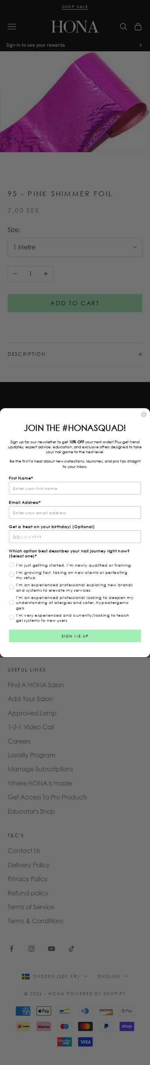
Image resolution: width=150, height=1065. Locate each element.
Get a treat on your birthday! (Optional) (52, 526)
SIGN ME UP (75, 635)
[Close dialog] (143, 414)
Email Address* (25, 502)
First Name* (21, 477)
